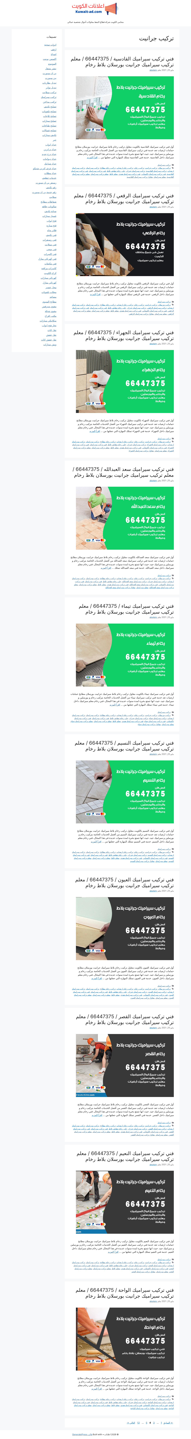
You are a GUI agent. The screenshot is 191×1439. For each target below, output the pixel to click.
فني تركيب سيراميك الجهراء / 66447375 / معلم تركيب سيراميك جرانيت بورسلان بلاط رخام (124, 335)
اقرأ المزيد (92, 157)
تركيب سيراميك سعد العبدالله (134, 581)
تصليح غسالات (49, 130)
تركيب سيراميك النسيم (157, 855)
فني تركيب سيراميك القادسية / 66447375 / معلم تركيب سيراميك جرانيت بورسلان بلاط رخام (122, 61)
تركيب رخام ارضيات (125, 168)
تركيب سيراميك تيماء (158, 718)
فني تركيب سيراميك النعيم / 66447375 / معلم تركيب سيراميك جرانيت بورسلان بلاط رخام (125, 1156)
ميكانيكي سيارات (48, 320)
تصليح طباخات (49, 125)
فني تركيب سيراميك (97, 171)
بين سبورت (50, 78)
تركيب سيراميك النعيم (157, 1265)
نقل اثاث (52, 330)
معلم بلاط (114, 174)
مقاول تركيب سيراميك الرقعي (141, 314)
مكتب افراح (50, 316)
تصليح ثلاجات (49, 116)
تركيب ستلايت (49, 92)
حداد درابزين (50, 149)
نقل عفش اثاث (48, 339)
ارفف (53, 49)
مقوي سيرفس (49, 306)
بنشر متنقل (50, 68)
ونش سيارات (49, 344)
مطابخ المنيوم (49, 301)
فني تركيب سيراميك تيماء (155, 721)
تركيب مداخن (49, 101)
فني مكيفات (50, 263)
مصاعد (53, 297)
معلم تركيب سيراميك (100, 174)
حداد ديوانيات (49, 159)
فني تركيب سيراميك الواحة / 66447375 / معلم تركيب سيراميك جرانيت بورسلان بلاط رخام (125, 1293)
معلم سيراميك (160, 177)
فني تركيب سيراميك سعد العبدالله (144, 584)
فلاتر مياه (51, 230)
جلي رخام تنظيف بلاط (116, 171)
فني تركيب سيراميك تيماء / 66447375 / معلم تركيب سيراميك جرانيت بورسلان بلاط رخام (126, 609)
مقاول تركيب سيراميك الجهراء (141, 450)
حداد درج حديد (49, 154)
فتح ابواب (51, 220)
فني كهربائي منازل (47, 258)
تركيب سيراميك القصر (157, 1128)
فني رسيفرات (49, 239)
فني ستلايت (50, 244)
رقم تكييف (51, 187)
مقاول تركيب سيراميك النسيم (142, 861)
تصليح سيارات (49, 121)
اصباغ (53, 54)
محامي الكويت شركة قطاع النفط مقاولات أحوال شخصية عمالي (95, 22)
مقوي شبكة (50, 311)
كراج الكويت (50, 273)
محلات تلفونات (49, 292)
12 (138, 1422)
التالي (131, 1422)
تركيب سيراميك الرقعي (157, 308)
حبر (54, 140)
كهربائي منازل (49, 282)
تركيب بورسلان (164, 168)
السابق (168, 1422)
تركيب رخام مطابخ (108, 168)
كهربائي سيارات (48, 278)
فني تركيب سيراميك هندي (129, 174)
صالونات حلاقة (49, 206)
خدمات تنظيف (49, 178)
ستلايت (52, 197)
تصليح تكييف (50, 106)
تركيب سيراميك (164, 165)
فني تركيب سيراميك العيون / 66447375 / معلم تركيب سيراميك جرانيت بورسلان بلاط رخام (124, 882)
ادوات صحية (50, 44)
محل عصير (51, 287)
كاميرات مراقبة (48, 268)
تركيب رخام (139, 168)
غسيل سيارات (49, 216)
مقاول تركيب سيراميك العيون (142, 998)
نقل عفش (51, 335)
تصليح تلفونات (49, 111)
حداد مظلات (50, 173)
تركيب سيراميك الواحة (157, 1402)
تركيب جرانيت (151, 168)
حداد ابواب (50, 144)
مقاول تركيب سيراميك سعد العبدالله (120, 587)
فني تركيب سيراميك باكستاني (153, 174)
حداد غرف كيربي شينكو (44, 168)
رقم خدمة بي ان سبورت (44, 192)
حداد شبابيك (50, 163)
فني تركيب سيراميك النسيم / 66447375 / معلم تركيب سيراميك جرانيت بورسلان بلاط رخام (124, 746)
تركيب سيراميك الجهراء (157, 444)
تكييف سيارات (49, 135)
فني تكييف (51, 235)
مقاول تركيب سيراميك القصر (143, 1135)
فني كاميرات (50, 254)
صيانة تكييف (50, 211)
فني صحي (51, 249)
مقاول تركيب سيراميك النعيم (143, 1271)
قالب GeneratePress (82, 1434)
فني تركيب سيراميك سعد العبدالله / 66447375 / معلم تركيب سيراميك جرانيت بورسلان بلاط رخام (123, 472)
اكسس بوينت (49, 59)
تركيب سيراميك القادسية (156, 171)
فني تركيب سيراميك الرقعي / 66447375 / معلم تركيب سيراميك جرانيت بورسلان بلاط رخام (124, 198)
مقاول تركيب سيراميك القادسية (140, 177)
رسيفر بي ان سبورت (46, 182)
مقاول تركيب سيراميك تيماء (149, 724)
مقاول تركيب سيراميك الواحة (142, 1408)
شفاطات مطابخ (48, 201)
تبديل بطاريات (49, 82)
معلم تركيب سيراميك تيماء (82, 721)
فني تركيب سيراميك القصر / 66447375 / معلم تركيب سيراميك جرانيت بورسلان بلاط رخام (125, 1019)
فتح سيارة (51, 225)
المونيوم (52, 63)
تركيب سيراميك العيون (157, 992)
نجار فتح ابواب (49, 325)
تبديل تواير (51, 87)
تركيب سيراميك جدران (135, 171)
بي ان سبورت (49, 73)
